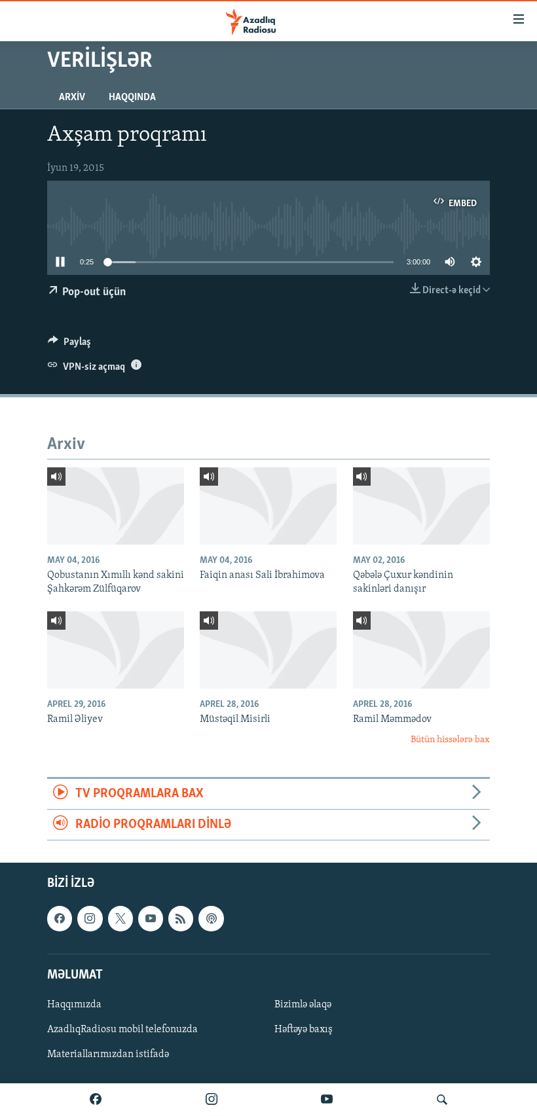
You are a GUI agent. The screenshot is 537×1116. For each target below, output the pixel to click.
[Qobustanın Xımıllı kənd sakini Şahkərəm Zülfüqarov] (115, 506)
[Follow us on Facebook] (59, 919)
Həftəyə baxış (303, 1029)
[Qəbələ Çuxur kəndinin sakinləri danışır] (421, 506)
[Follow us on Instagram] (89, 919)
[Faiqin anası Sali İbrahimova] (268, 506)
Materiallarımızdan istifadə (108, 1054)
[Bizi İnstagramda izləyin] (211, 1099)
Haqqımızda (74, 1004)
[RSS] (180, 919)
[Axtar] (442, 1099)
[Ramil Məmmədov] (421, 650)
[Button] (69, 345)
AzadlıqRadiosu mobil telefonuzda (122, 1029)
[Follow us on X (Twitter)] (120, 919)
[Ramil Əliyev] (115, 650)
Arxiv (72, 97)
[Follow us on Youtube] (150, 919)
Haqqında (132, 97)
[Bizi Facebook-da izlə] (95, 1099)
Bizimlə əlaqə (302, 1004)
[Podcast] (210, 919)
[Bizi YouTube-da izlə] (326, 1099)
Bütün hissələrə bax (450, 740)
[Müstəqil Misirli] (268, 650)
